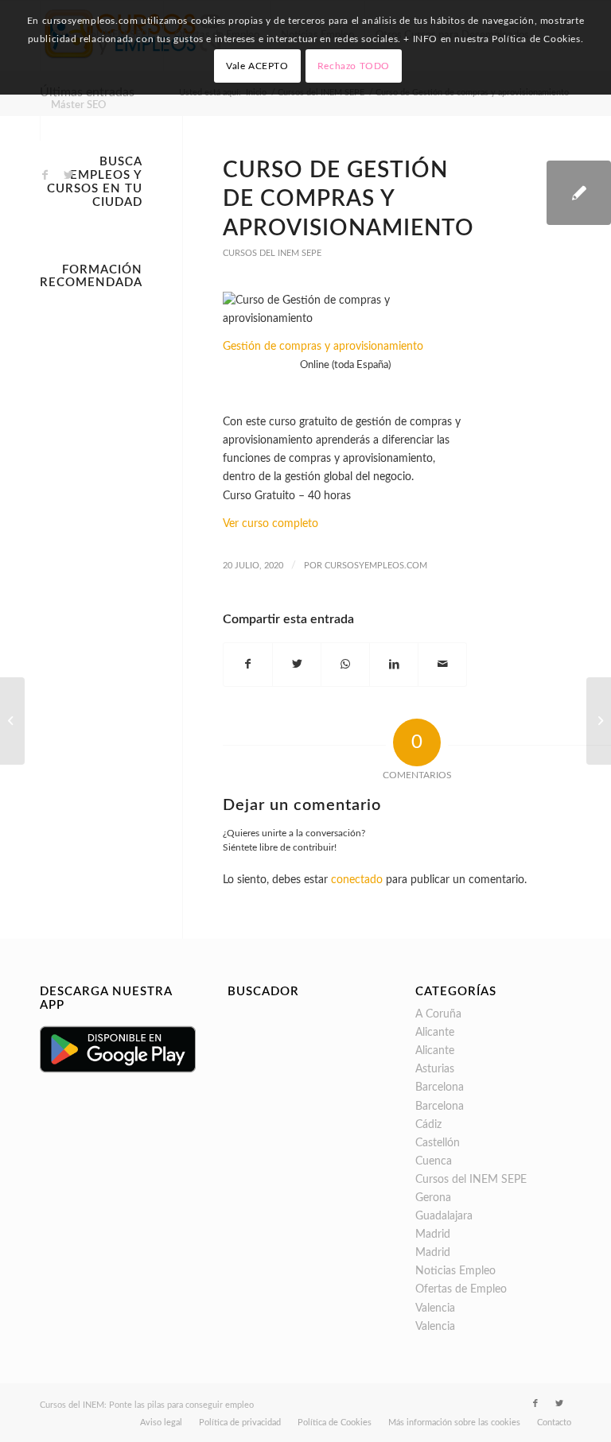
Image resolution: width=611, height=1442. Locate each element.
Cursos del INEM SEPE (272, 253)
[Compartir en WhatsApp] (345, 664)
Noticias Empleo (455, 1271)
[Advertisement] (91, 535)
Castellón (437, 1143)
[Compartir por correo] (442, 664)
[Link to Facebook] (44, 175)
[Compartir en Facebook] (248, 664)
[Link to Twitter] (68, 175)
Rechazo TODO (353, 66)
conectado (357, 880)
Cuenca (433, 1161)
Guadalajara (444, 1216)
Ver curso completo (270, 523)
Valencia (435, 1308)
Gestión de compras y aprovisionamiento (323, 346)
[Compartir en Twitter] (297, 664)
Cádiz (428, 1124)
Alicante (434, 1032)
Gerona (433, 1198)
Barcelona (439, 1087)
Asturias (434, 1069)
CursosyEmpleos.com (376, 565)
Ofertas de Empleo (461, 1289)
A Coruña (438, 1014)
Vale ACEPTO (257, 66)
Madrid (432, 1234)
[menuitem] (78, 106)
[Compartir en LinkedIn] (394, 664)
